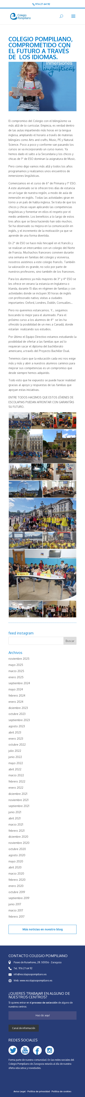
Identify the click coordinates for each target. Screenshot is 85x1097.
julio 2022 (14, 750)
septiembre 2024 (19, 683)
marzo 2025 (16, 671)
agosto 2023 (16, 726)
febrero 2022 (16, 781)
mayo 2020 (15, 861)
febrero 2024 (16, 695)
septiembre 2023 (19, 720)
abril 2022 (14, 769)
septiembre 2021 (18, 806)
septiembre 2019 (18, 898)
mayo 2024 (15, 689)
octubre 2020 (17, 849)
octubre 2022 (17, 744)
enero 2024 (15, 701)
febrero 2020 (17, 879)
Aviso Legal (20, 1091)
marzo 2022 (16, 775)
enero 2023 (15, 738)
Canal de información (23, 1028)
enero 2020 (16, 886)
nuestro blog (54, 929)
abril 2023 (14, 732)
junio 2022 (15, 757)
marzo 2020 (16, 873)
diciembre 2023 (18, 708)
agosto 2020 (16, 855)
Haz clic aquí (43, 1015)
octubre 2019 (16, 892)
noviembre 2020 (18, 842)
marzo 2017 (15, 910)
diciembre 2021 (17, 793)
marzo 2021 (15, 824)
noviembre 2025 (18, 658)
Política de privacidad (38, 1091)
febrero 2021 (16, 830)
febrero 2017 (16, 916)
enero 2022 (15, 787)
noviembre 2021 (18, 800)
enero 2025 (16, 677)
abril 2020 (15, 867)
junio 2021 (14, 812)
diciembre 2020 (18, 836)
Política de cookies (61, 1091)
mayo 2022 (15, 763)
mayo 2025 (15, 664)
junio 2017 (14, 904)
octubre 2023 (17, 714)
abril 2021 (14, 818)
